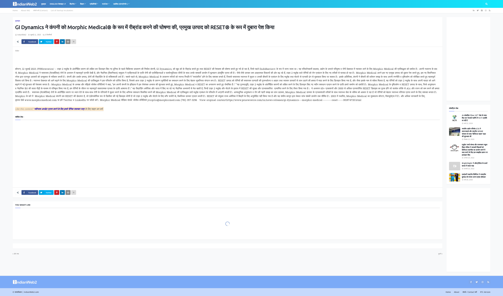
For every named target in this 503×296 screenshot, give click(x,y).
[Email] (67, 41)
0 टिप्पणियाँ (48, 35)
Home (15, 10)
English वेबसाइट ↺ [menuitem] (58, 4)
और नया (16, 254)
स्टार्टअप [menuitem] (105, 4)
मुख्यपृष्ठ (17, 21)
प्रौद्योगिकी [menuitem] (93, 4)
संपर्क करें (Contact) (40, 10)
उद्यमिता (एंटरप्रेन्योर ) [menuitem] (120, 4)
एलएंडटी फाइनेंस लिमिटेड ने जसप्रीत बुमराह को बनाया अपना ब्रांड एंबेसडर (474, 175)
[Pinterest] (56, 41)
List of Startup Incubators (62, 10)
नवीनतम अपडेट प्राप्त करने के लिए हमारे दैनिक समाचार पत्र (59, 108)
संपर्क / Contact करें (470, 292)
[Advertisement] (93, 58)
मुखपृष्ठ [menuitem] (43, 4)
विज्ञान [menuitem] (82, 4)
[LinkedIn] (62, 41)
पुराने (439, 254)
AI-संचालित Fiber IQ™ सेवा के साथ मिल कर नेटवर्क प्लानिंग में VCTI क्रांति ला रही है (474, 118)
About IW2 (25, 10)
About (456, 292)
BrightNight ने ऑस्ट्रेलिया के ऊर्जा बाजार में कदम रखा (474, 164)
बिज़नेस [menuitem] (72, 4)
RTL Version (485, 292)
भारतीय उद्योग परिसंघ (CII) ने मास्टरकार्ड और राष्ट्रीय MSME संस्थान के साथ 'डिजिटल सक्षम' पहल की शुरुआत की (474, 132)
